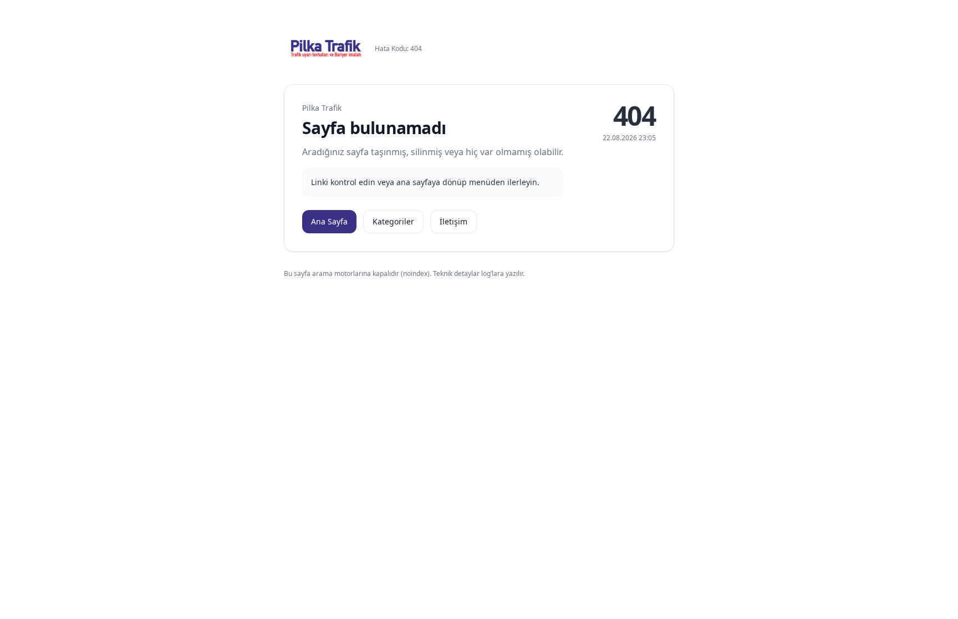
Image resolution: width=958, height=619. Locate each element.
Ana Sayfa (329, 221)
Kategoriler (393, 221)
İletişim (453, 221)
